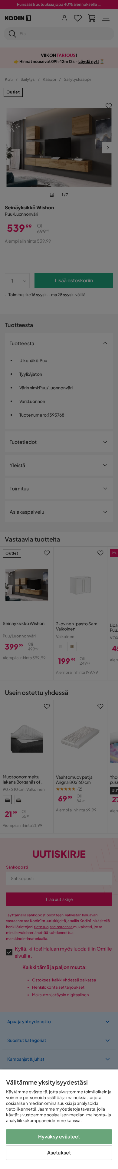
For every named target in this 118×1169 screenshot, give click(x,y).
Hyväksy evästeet (59, 1136)
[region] (59, 1119)
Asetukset (59, 1152)
